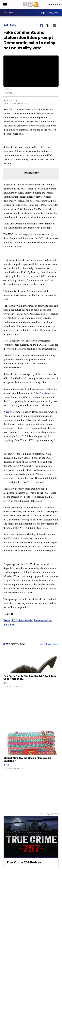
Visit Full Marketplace (49, 644)
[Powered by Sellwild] (54, 814)
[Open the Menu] (4, 4)
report (9, 411)
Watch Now (54, 4)
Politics (9, 25)
